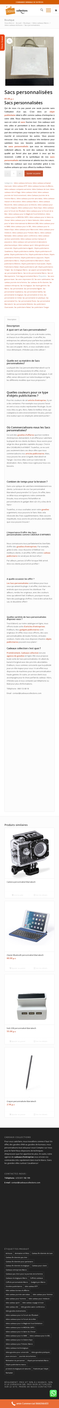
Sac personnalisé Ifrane (27, 301)
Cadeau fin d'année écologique (17, 1265)
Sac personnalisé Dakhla (33, 292)
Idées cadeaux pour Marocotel (26, 229)
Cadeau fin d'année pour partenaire (19, 1261)
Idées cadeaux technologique (17, 1348)
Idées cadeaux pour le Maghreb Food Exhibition (26, 214)
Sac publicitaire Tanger (40, 307)
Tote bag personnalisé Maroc (27, 276)
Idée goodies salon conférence (33, 1307)
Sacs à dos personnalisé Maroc (35, 273)
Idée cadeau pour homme (16, 1299)
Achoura (9, 1253)
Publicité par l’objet (40, 1369)
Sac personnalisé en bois (33, 295)
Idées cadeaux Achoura (23, 183)
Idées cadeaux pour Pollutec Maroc (25, 233)
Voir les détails (41, 895)
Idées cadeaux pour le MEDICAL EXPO (20, 1327)
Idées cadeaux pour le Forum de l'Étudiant (22, 1315)
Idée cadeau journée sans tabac (18, 1294)
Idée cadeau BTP (31, 1286)
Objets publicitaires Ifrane (39, 254)
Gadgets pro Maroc (38, 1282)
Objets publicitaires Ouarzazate (33, 264)
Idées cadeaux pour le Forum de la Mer (21, 1319)
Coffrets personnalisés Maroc (17, 1282)
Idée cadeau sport (13, 1303)
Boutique (9, 20)
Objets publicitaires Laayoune (32, 257)
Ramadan (9, 1373)
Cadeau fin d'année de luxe (42, 1253)
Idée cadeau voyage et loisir (33, 1303)
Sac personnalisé (16, 288)
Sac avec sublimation (43, 279)
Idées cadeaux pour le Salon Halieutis (24, 220)
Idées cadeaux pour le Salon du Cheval (20, 1332)
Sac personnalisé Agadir (33, 288)
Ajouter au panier (34, 173)
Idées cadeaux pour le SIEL (21, 226)
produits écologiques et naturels (18, 1369)
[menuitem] (40, 10)
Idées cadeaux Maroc (30, 201)
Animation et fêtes (22, 1253)
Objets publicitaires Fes (19, 254)
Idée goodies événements (16, 1311)
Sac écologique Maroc (19, 270)
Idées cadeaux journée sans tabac (30, 198)
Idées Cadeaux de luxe (40, 189)
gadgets (23, 629)
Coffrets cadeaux (36, 1278)
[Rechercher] (40, 10)
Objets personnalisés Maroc (38, 1360)
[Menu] (47, 10)
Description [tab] (11, 319)
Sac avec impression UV (24, 279)
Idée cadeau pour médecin (39, 1299)
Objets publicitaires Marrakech (32, 261)
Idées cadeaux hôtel (29, 192)
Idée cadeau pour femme (43, 1294)
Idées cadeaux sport (26, 245)
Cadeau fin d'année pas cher (16, 1257)
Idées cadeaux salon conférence (24, 236)
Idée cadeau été (12, 1307)
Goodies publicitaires (14, 1286)
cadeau (46, 552)
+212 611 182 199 (23, 1178)
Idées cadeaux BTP (20, 186)
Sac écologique (26, 285)
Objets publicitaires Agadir (23, 248)
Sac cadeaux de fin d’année (38, 282)
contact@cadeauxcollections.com (25, 1182)
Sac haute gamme (40, 285)
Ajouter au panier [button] (18, 968)
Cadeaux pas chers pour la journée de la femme (24, 1274)
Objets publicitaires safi (28, 267)
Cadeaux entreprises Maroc (16, 1270)
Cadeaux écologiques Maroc (16, 1278)
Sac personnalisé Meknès (23, 304)
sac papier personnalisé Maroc (40, 270)
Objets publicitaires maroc (16, 1364)
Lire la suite (18, 895)
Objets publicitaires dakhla (24, 251)
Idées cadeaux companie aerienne (17, 189)
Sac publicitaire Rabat (22, 307)
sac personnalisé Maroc (13, 273)
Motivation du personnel (15, 1360)
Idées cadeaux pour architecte (25, 205)
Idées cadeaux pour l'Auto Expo (30, 208)
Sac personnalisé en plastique (33, 298)
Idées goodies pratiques (40, 1352)
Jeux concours (11, 1356)
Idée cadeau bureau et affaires (17, 1290)
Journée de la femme (27, 1356)
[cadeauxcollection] (24, 10)
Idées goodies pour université (17, 1352)
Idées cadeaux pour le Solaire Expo (19, 1340)
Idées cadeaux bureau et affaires (40, 186)
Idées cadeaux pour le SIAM (16, 1336)
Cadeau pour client (39, 1265)
